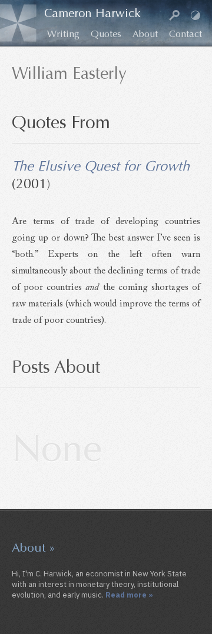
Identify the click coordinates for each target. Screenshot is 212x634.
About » (33, 547)
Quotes (106, 33)
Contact (185, 33)
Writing (63, 33)
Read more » (129, 594)
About (145, 33)
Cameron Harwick (92, 13)
